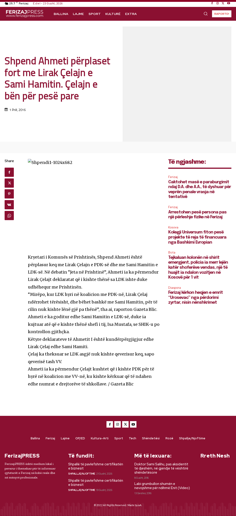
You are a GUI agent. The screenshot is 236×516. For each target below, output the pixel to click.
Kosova (173, 227)
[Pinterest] (9, 193)
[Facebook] (212, 3)
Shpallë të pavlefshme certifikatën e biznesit (95, 466)
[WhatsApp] (9, 215)
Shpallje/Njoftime (81, 473)
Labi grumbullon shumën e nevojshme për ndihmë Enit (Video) (162, 485)
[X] (223, 3)
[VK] (9, 204)
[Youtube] (228, 3)
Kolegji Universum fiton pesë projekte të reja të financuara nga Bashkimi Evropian (197, 237)
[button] (206, 14)
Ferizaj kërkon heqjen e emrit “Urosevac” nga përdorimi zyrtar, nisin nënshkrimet (195, 298)
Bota (171, 252)
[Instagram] (217, 3)
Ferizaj (173, 177)
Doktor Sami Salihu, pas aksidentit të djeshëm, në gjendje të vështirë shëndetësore (161, 468)
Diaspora (174, 288)
